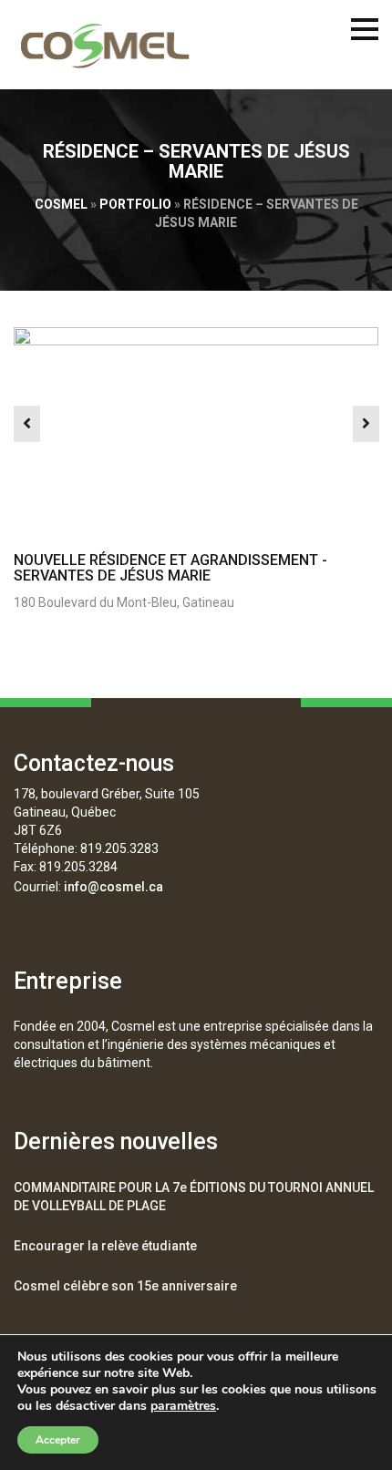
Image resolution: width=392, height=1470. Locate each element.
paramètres (183, 1406)
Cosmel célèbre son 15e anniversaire (125, 1286)
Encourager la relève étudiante (105, 1246)
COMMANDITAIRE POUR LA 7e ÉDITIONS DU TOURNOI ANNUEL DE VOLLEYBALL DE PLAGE (194, 1196)
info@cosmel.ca (113, 886)
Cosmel (61, 204)
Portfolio (135, 204)
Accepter (58, 1440)
